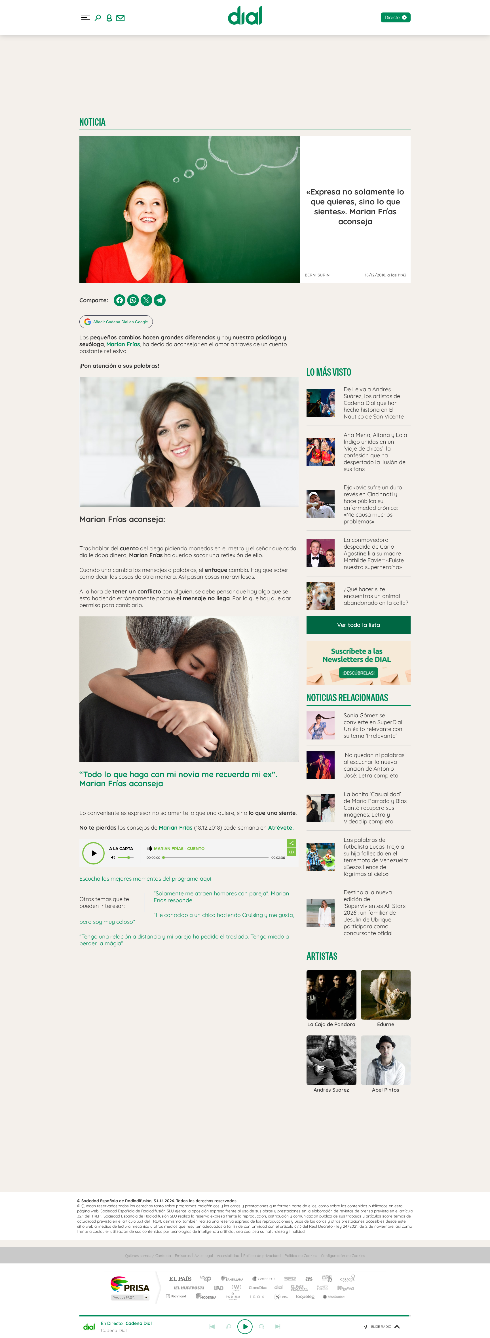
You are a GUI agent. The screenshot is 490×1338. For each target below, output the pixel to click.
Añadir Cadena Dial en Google (120, 322)
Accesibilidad (228, 1255)
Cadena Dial (279, 1287)
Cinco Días (257, 1287)
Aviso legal (204, 1255)
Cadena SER (288, 1279)
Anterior (212, 1326)
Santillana (234, 1279)
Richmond (176, 1296)
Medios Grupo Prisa (129, 1297)
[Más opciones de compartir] (291, 843)
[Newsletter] (120, 17)
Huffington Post (187, 1287)
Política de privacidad (262, 1255)
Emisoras (183, 1255)
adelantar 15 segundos (261, 1326)
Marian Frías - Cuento (179, 848)
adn (325, 1279)
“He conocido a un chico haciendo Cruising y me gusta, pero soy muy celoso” (186, 918)
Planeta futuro (320, 1287)
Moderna (204, 1296)
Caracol (346, 1279)
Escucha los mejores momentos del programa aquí (145, 878)
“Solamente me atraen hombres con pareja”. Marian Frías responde (221, 897)
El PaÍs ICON (257, 1296)
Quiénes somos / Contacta (148, 1255)
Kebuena (340, 1287)
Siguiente (278, 1326)
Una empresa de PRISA (129, 1284)
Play (245, 1326)
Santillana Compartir (264, 1279)
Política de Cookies (301, 1255)
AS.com (306, 1279)
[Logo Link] (245, 15)
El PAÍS (180, 1279)
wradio (235, 1287)
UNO (219, 1287)
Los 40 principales (207, 1279)
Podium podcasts (232, 1296)
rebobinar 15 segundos (228, 1326)
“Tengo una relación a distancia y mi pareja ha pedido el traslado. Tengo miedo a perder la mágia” (184, 940)
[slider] (245, 1315)
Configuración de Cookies (343, 1255)
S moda (280, 1296)
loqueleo (305, 1296)
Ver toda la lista (358, 624)
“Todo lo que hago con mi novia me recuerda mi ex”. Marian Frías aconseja (178, 778)
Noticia (92, 122)
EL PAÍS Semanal (300, 1287)
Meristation (333, 1296)
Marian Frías (123, 344)
